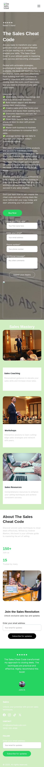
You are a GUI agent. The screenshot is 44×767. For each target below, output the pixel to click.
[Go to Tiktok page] (14, 715)
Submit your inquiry (22, 274)
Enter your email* (14, 233)
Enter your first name (16, 221)
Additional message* (16, 256)
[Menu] (38, 6)
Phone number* (13, 244)
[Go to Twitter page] (20, 715)
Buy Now (12, 213)
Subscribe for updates (22, 636)
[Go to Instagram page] (9, 715)
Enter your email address (14, 623)
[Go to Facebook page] (4, 715)
